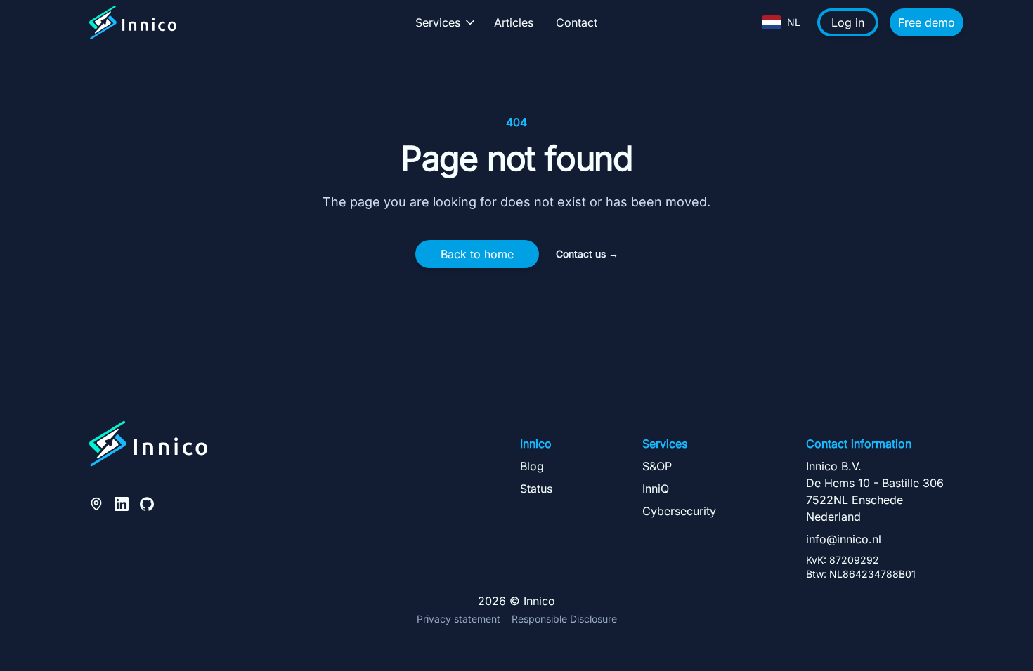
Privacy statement (458, 619)
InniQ (655, 488)
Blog (532, 466)
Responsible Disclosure (564, 619)
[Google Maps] (96, 502)
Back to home (477, 254)
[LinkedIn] (122, 502)
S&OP (657, 466)
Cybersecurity (679, 511)
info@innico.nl (843, 539)
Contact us (587, 254)
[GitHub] (147, 502)
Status (536, 488)
